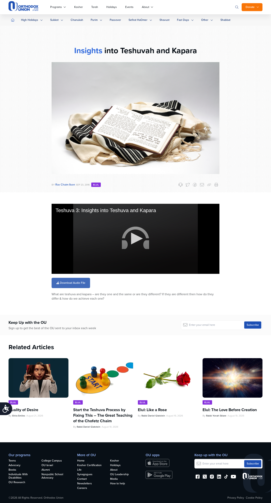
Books (12, 470)
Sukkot (54, 20)
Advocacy (14, 465)
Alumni (45, 470)
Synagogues (84, 474)
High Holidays (29, 20)
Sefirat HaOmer (138, 20)
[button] (135, 238)
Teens (12, 461)
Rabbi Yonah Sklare (216, 415)
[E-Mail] (202, 185)
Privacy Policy (235, 498)
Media (114, 479)
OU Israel (47, 465)
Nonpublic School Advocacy (52, 476)
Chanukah (77, 20)
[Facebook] (195, 185)
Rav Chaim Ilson (65, 185)
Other (204, 20)
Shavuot (164, 20)
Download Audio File (72, 283)
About (145, 7)
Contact (82, 479)
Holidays (111, 7)
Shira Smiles (18, 415)
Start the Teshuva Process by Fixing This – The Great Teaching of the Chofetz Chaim (103, 415)
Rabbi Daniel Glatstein (88, 427)
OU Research (17, 482)
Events (129, 7)
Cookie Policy (254, 498)
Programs (56, 7)
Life (79, 470)
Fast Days (183, 20)
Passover (115, 20)
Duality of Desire (23, 410)
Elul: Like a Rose (152, 410)
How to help (117, 484)
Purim (94, 20)
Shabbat (225, 20)
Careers (82, 488)
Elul (96, 185)
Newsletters (84, 484)
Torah (94, 7)
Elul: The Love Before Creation (230, 410)
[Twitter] (188, 185)
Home (81, 461)
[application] (135, 239)
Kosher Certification (89, 465)
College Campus (51, 461)
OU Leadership (119, 474)
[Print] (216, 185)
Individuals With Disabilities (18, 476)
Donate (250, 7)
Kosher (78, 7)
